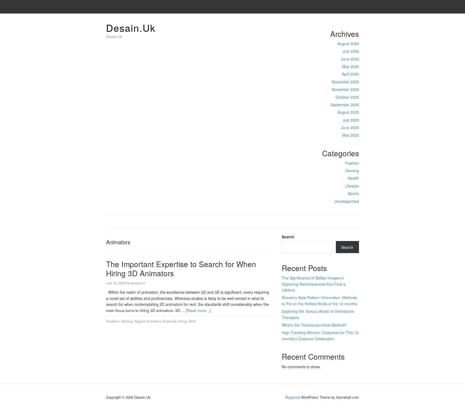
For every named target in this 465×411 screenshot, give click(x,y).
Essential (169, 321)
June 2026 (350, 59)
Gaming (352, 170)
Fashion (352, 163)
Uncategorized (346, 201)
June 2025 (350, 127)
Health (353, 178)
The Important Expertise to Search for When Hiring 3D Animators (181, 268)
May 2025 (350, 135)
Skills (192, 321)
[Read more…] (198, 310)
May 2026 (350, 66)
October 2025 (347, 97)
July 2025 (351, 120)
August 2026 (348, 43)
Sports (353, 193)
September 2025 (344, 104)
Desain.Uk (131, 27)
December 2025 (345, 81)
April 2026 (350, 74)
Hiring (182, 321)
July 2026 (351, 51)
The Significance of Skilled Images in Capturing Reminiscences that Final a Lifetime (314, 284)
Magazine (292, 397)
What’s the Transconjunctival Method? (314, 325)
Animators (153, 321)
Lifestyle (352, 186)
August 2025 (348, 112)
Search (288, 236)
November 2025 (345, 89)
